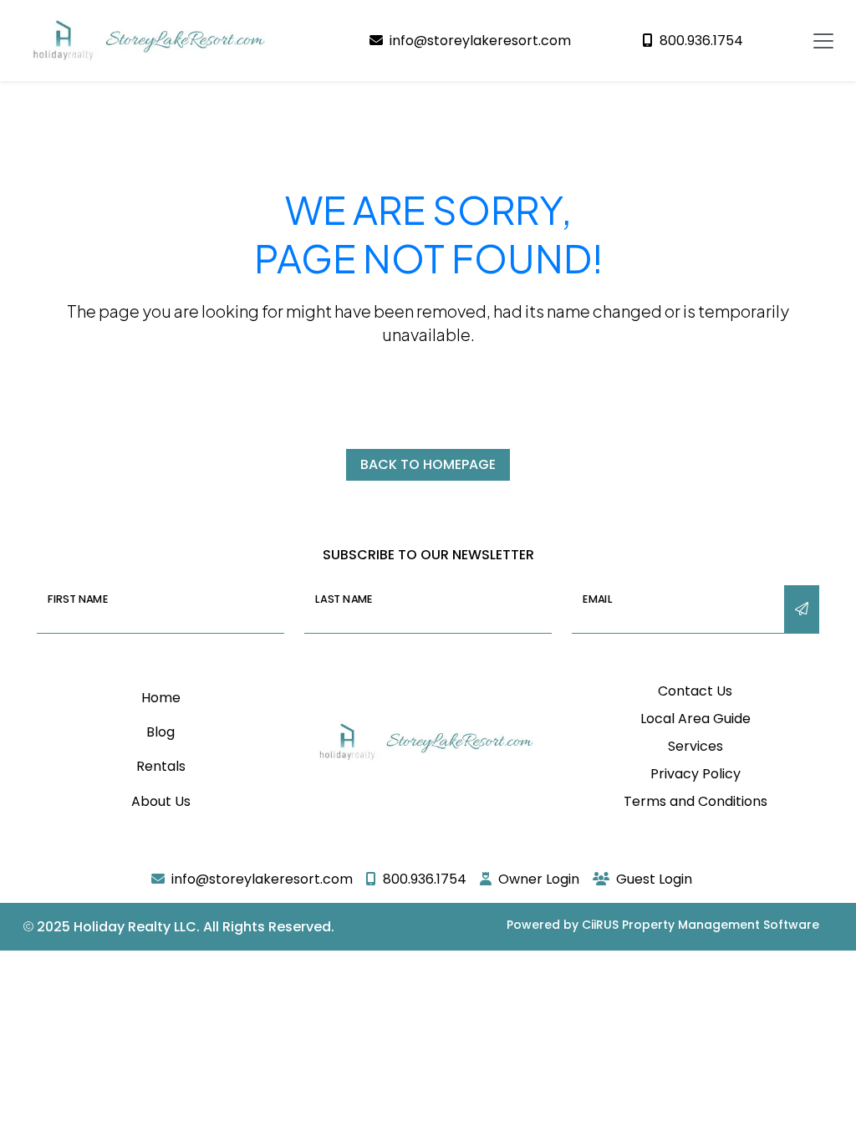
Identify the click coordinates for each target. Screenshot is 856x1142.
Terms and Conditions (695, 801)
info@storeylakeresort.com (480, 40)
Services (695, 746)
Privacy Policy (695, 773)
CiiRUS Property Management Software (700, 924)
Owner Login (538, 879)
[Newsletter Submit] (801, 609)
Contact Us (695, 691)
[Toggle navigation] (823, 41)
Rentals (161, 766)
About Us (161, 801)
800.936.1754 (701, 40)
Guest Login (654, 879)
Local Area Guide (695, 718)
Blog (160, 732)
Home (161, 697)
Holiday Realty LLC (135, 926)
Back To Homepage (428, 464)
